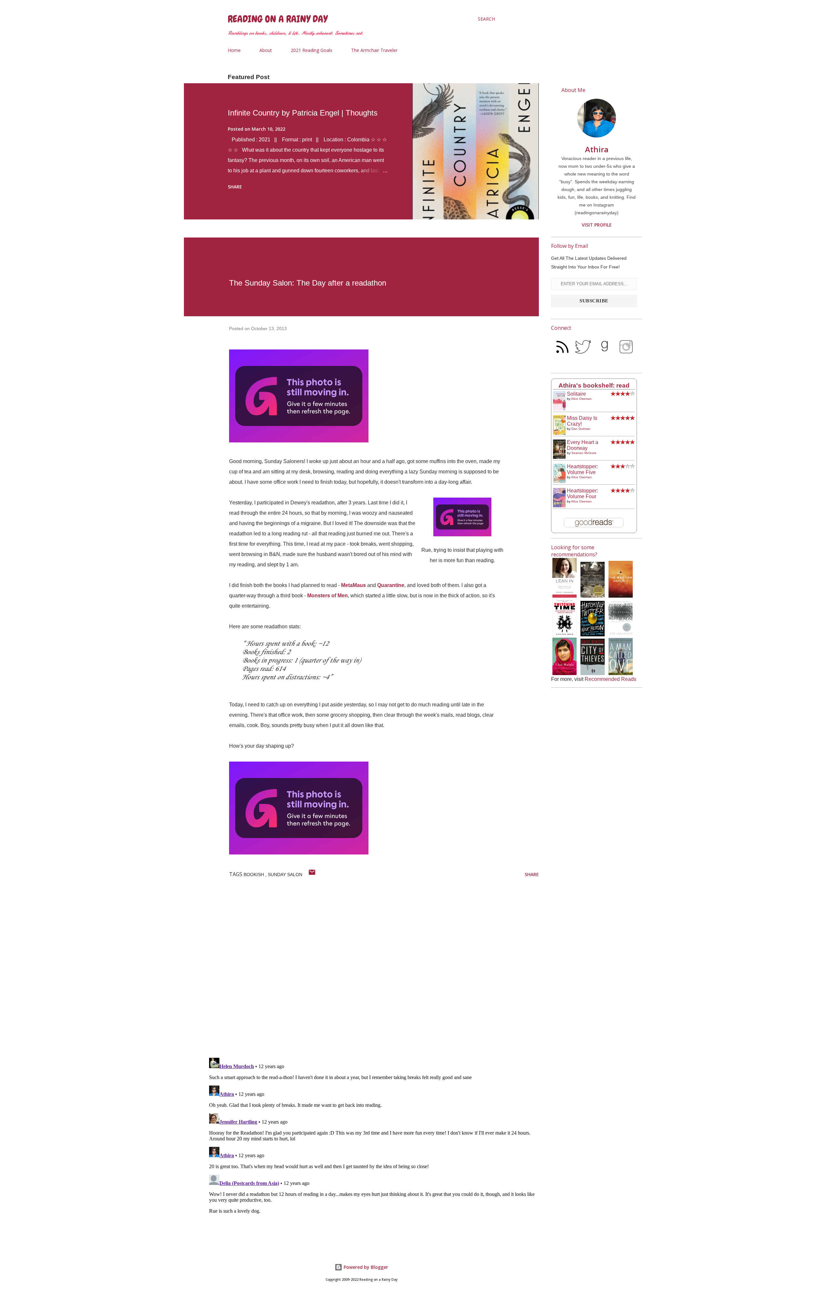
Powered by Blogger (365, 1267)
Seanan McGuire (584, 453)
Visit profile (597, 225)
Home (234, 50)
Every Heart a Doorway (582, 445)
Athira (597, 149)
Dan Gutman (580, 428)
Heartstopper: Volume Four (582, 493)
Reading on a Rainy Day (277, 19)
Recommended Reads (610, 679)
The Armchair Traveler (374, 50)
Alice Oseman (581, 398)
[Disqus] (372, 968)
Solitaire (576, 394)
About (265, 50)
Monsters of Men (327, 595)
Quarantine (390, 585)
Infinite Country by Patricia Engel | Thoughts (303, 112)
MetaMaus (353, 585)
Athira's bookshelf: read (594, 385)
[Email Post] (312, 874)
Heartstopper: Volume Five (582, 469)
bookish (254, 874)
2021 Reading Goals (311, 50)
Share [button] (235, 187)
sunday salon (285, 874)
